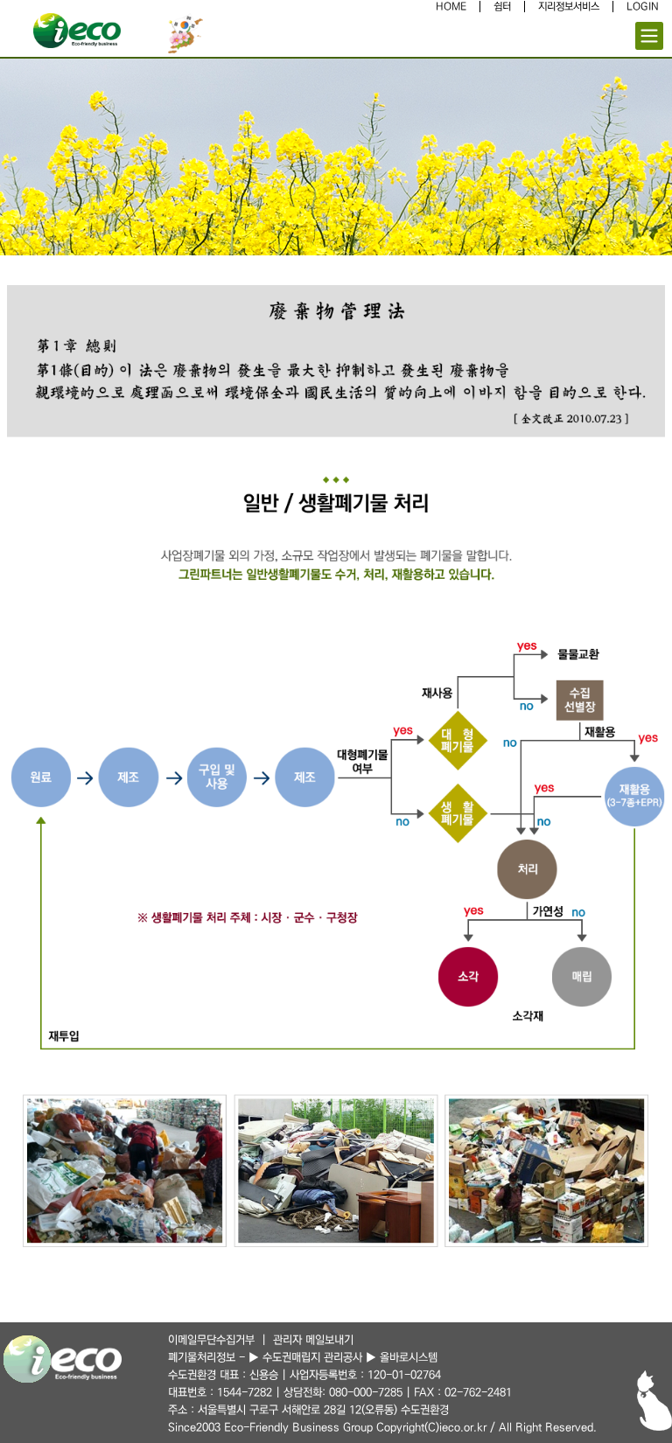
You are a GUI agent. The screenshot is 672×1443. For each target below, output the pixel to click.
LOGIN (642, 6)
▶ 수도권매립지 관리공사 (305, 1357)
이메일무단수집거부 (211, 1340)
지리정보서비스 (568, 6)
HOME (451, 6)
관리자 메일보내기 (313, 1340)
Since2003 (194, 1427)
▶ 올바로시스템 (402, 1357)
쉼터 (502, 6)
